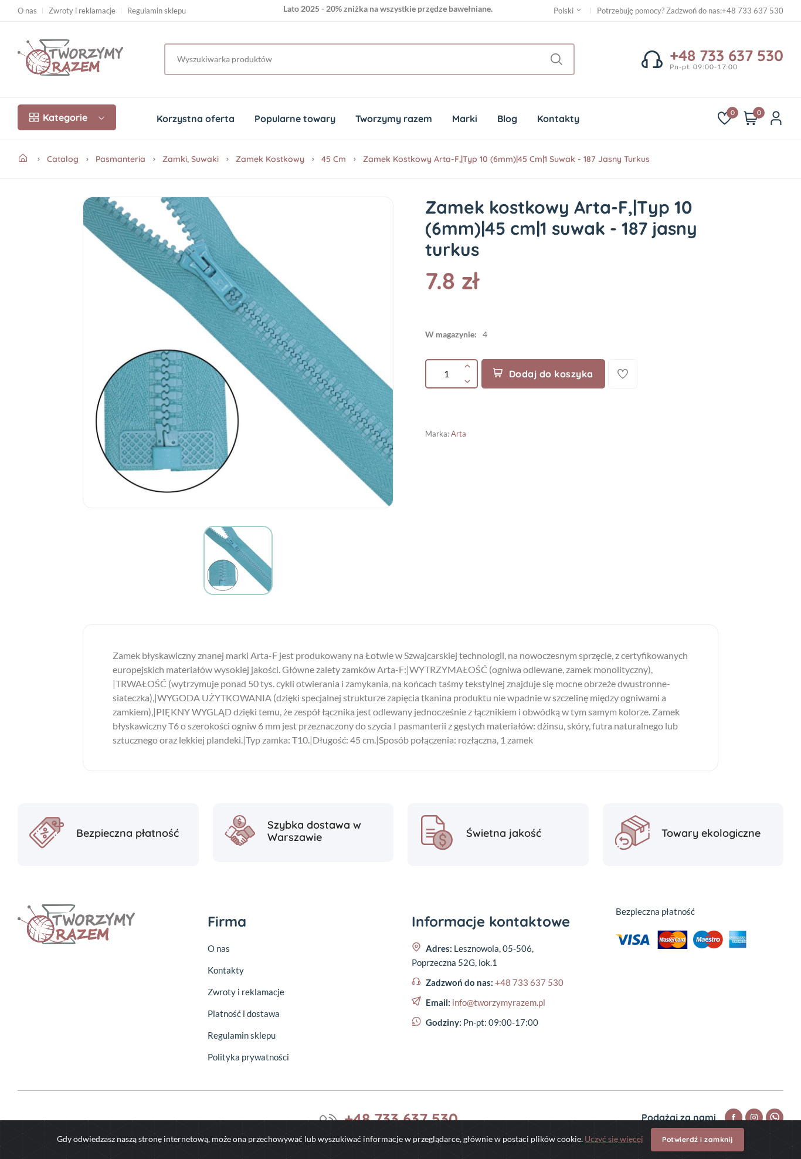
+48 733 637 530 (752, 10)
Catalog (63, 159)
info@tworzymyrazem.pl (498, 1002)
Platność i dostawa (244, 1013)
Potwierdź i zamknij (697, 1139)
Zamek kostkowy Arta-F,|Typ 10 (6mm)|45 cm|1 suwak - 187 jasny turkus (506, 159)
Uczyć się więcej (614, 1139)
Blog (507, 118)
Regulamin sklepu (156, 11)
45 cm (333, 159)
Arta (458, 433)
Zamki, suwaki (190, 159)
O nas (27, 11)
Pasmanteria (120, 159)
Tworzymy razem (393, 118)
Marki (464, 118)
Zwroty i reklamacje (82, 11)
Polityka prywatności (248, 1057)
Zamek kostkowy (270, 159)
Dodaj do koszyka (551, 374)
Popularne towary (294, 118)
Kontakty (558, 118)
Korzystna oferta (196, 118)
